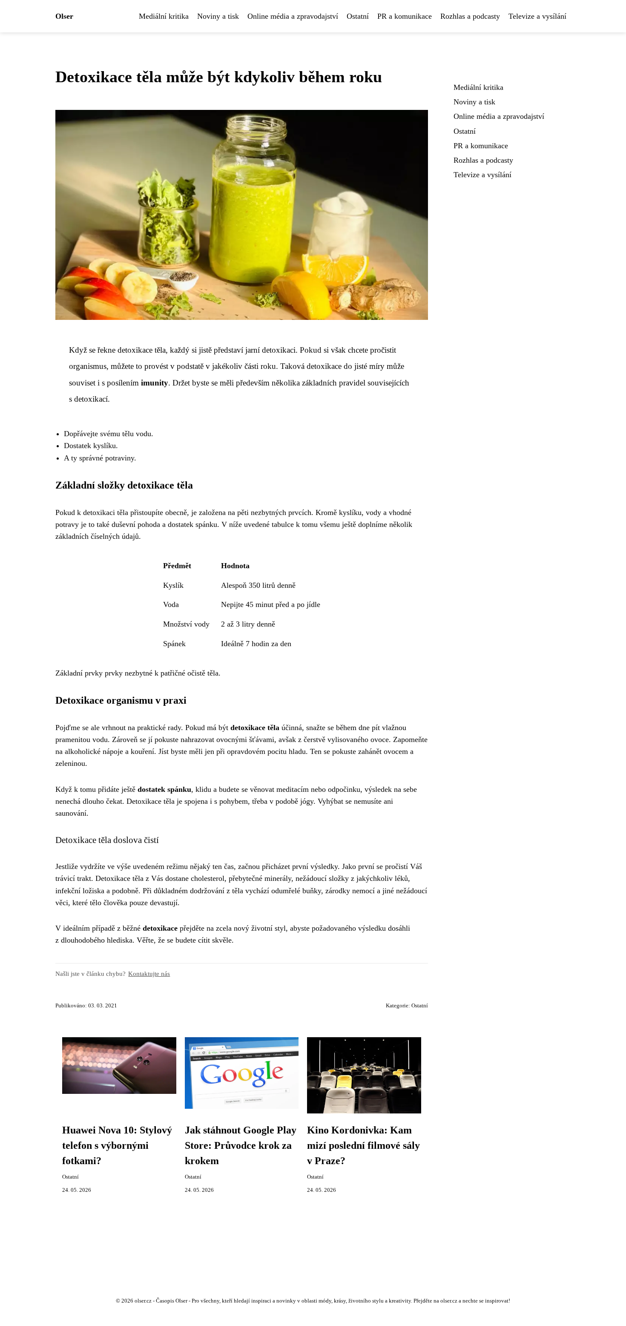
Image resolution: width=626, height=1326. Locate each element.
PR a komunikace (404, 16)
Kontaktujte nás (149, 973)
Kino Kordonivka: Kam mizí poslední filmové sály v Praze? (363, 1145)
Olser (64, 16)
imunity (154, 382)
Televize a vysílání (537, 16)
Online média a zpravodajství (292, 16)
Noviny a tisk (218, 16)
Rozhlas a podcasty (470, 16)
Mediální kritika (164, 16)
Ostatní (358, 16)
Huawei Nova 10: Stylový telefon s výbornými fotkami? (117, 1145)
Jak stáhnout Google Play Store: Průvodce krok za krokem (240, 1145)
